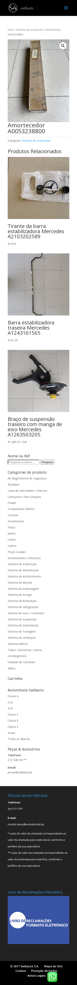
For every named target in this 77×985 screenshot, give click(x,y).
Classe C (13, 714)
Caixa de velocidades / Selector (27, 490)
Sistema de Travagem (22, 631)
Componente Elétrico (21, 509)
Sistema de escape (20, 595)
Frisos (11, 527)
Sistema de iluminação (22, 601)
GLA (10, 708)
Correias (13, 515)
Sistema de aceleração (22, 564)
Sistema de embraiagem (23, 589)
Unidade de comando (21, 662)
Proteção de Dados (44, 971)
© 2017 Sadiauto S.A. (24, 966)
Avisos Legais (36, 975)
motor (12, 539)
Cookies (20, 971)
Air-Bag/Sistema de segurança (27, 478)
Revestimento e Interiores (24, 558)
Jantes (12, 533)
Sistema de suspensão (29, 29)
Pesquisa (47, 462)
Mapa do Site (53, 966)
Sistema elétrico (18, 644)
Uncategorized (17, 656)
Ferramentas (16, 521)
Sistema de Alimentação (23, 570)
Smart (11, 733)
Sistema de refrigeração (23, 607)
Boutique (13, 484)
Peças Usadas (17, 552)
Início (11, 29)
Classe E (13, 720)
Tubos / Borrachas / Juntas (25, 650)
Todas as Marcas (19, 739)
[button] (63, 45)
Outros (12, 546)
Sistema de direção (20, 582)
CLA (10, 702)
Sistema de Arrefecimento (24, 576)
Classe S (13, 727)
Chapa (12, 503)
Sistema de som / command (26, 613)
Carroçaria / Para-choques (24, 497)
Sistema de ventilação (22, 637)
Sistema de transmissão (23, 625)
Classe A (13, 696)
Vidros (12, 668)
